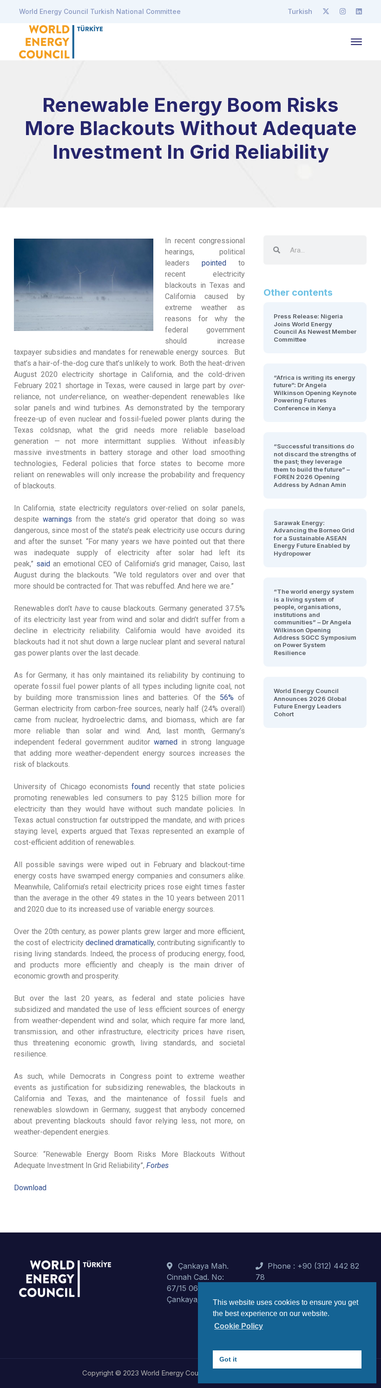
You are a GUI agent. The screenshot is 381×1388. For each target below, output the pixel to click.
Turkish (300, 11)
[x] (325, 11)
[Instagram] (343, 11)
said (43, 563)
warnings (57, 519)
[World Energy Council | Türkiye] (61, 40)
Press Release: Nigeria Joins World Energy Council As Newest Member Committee (315, 327)
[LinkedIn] (359, 11)
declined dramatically (119, 942)
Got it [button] (228, 1359)
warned (165, 742)
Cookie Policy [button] (238, 1326)
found (140, 786)
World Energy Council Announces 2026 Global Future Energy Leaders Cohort (310, 702)
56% (227, 697)
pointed (214, 263)
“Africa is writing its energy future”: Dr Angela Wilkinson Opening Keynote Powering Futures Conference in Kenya (315, 393)
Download (30, 1187)
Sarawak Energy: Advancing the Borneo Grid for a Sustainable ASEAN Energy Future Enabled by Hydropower (314, 538)
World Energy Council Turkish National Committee (100, 11)
